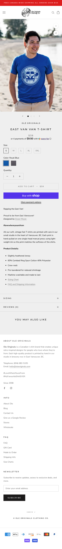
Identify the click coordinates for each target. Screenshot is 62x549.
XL (29, 150)
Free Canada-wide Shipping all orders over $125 (31, 3)
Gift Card (7, 447)
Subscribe (14, 498)
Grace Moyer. (21, 219)
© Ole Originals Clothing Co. (31, 518)
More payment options (31, 202)
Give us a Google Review (14, 417)
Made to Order (10, 452)
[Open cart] (58, 12)
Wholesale (8, 427)
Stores (6, 422)
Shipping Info (9, 457)
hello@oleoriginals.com (19, 366)
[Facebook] (4, 388)
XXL (37, 150)
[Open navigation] (4, 12)
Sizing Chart (13, 279)
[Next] (39, 116)
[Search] (53, 12)
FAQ (5, 443)
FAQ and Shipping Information (21, 284)
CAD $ (30, 512)
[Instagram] (11, 388)
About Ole (8, 403)
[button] (31, 138)
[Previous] (22, 116)
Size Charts (8, 462)
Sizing (7, 298)
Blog (5, 408)
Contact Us (8, 413)
